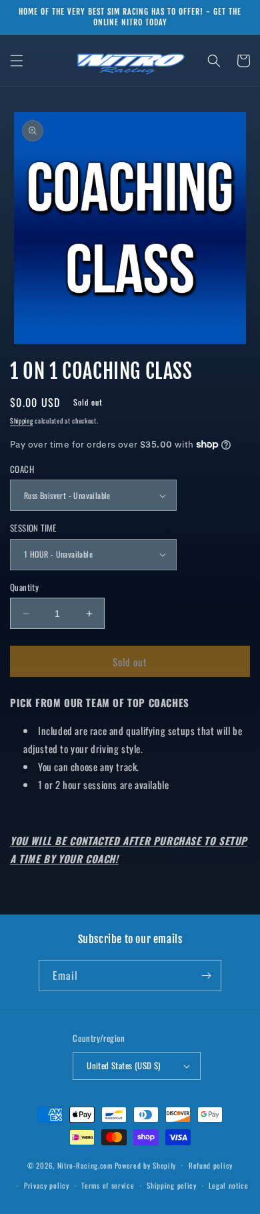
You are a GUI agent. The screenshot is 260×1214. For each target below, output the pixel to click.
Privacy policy (46, 1185)
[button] (16, 60)
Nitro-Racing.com (85, 1164)
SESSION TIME (33, 528)
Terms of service (107, 1185)
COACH (22, 469)
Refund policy (211, 1165)
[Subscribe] (206, 975)
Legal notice (228, 1185)
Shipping (21, 421)
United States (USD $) (123, 1065)
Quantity (24, 587)
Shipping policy (172, 1185)
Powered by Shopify (146, 1164)
